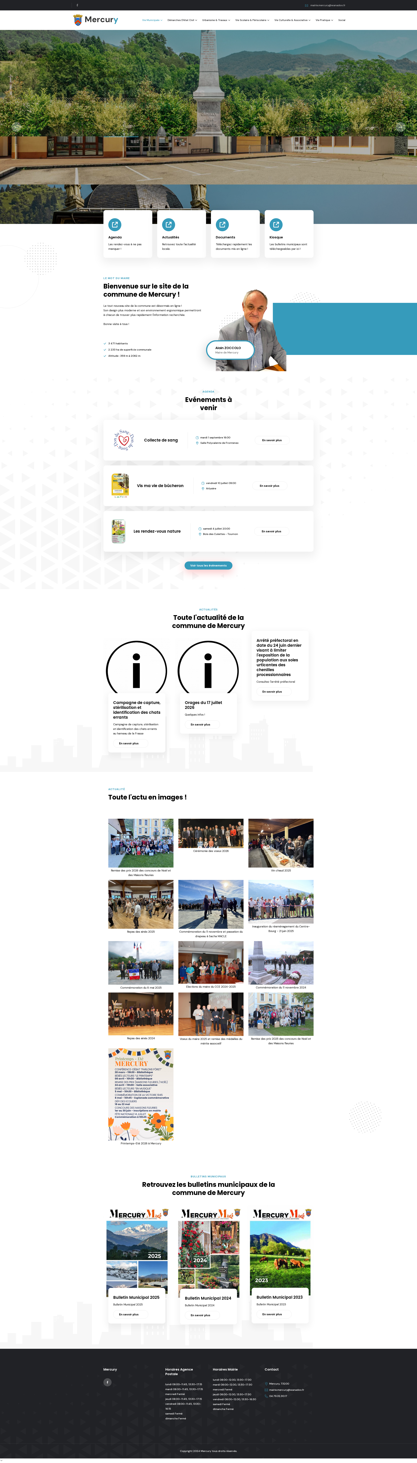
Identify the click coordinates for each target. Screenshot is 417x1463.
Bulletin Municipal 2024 (208, 1298)
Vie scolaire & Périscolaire (250, 20)
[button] (16, 127)
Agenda (115, 237)
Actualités (170, 237)
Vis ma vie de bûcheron (160, 485)
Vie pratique (323, 20)
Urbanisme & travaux (214, 20)
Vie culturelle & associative (291, 20)
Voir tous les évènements (208, 565)
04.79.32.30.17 (278, 1396)
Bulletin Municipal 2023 (280, 1297)
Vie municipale (150, 20)
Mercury (206, 1451)
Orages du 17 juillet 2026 (203, 705)
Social (341, 20)
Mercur (100, 19)
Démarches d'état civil (181, 20)
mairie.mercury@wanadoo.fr (327, 5)
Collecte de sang (161, 440)
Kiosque (276, 237)
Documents (225, 237)
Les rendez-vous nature (157, 531)
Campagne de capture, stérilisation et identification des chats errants (136, 710)
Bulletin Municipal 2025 (136, 1297)
